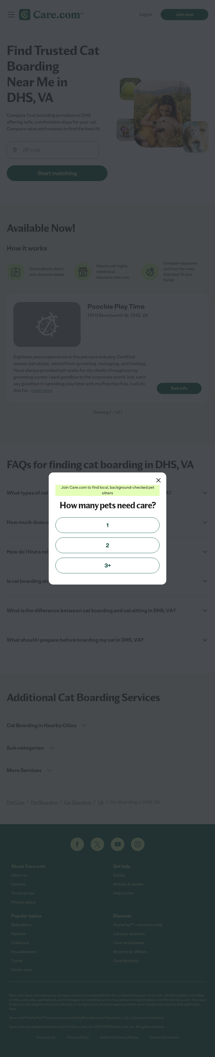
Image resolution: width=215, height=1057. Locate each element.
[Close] (158, 480)
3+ (107, 565)
